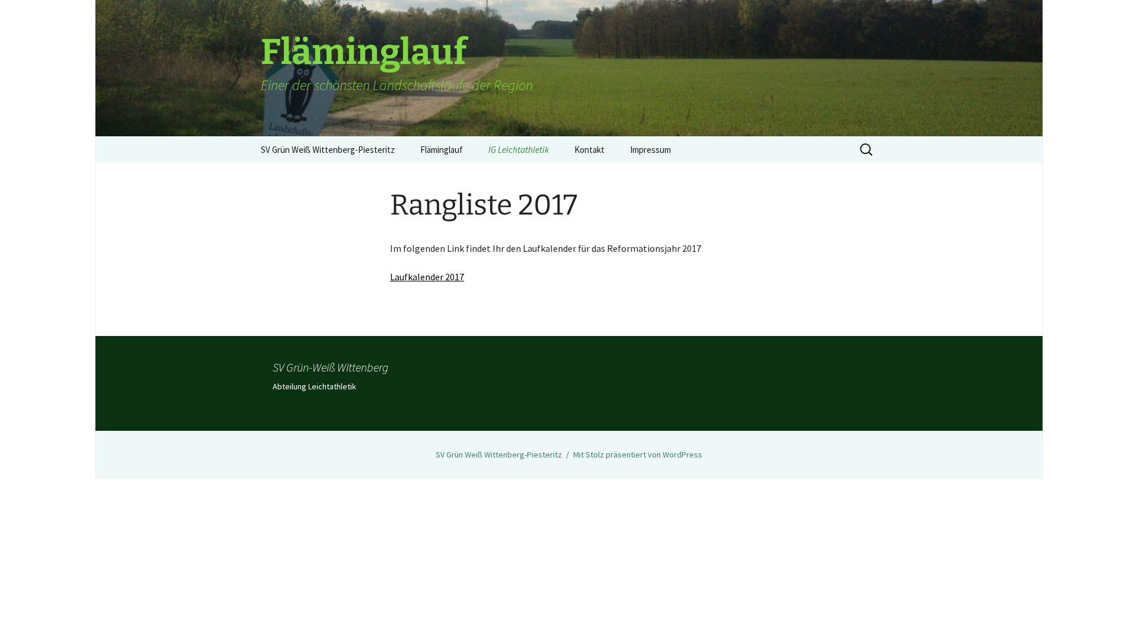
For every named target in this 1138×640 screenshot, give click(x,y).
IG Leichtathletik (518, 149)
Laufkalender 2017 (427, 277)
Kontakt (589, 149)
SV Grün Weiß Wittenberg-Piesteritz (328, 149)
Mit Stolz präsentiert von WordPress (637, 454)
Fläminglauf (441, 149)
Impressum (650, 149)
